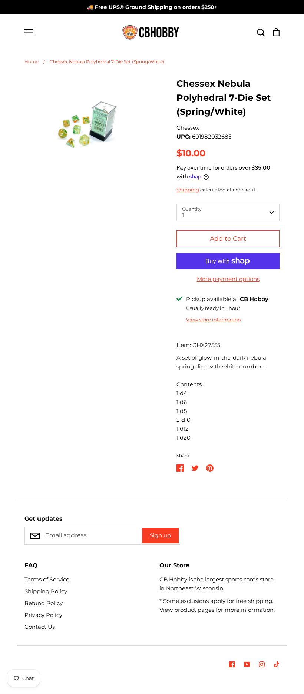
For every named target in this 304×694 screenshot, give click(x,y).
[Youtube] (246, 664)
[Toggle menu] (29, 32)
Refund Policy (43, 603)
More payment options (228, 279)
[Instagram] (261, 664)
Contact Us (39, 626)
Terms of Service (46, 579)
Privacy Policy (43, 614)
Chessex (187, 127)
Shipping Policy (45, 591)
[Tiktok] (276, 664)
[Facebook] (232, 664)
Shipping (187, 190)
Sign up (160, 535)
